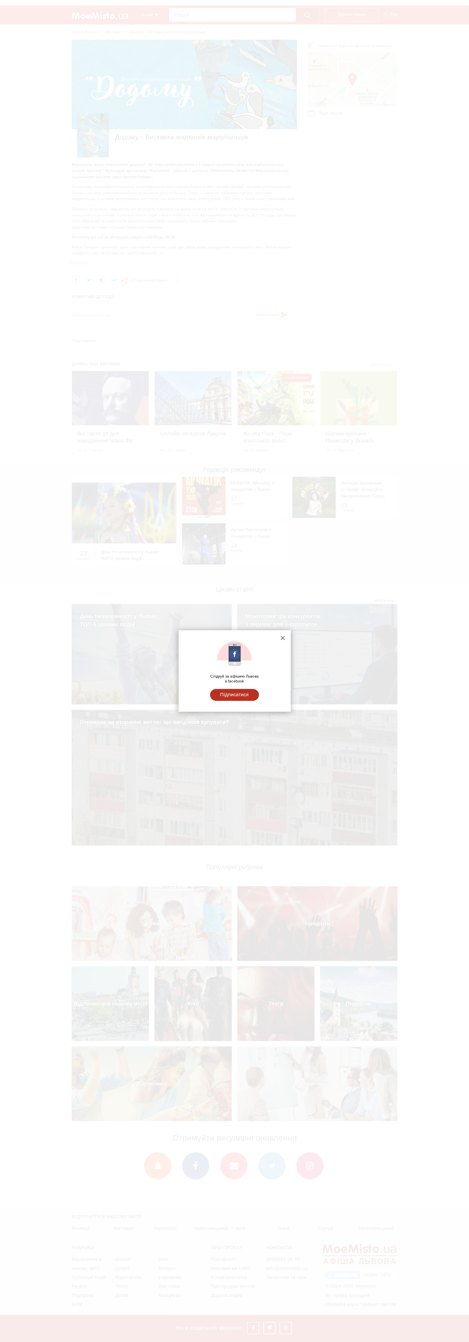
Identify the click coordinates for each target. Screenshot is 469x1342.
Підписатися (234, 694)
